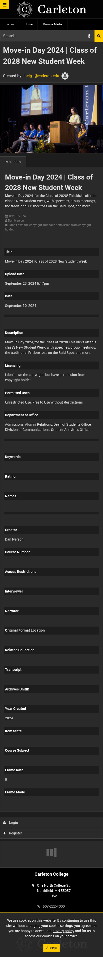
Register (15, 833)
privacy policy (63, 930)
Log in (10, 24)
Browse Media (52, 24)
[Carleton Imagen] (51, 9)
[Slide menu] (4, 4)
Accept (51, 947)
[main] (51, 455)
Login (13, 822)
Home (28, 24)
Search (98, 36)
